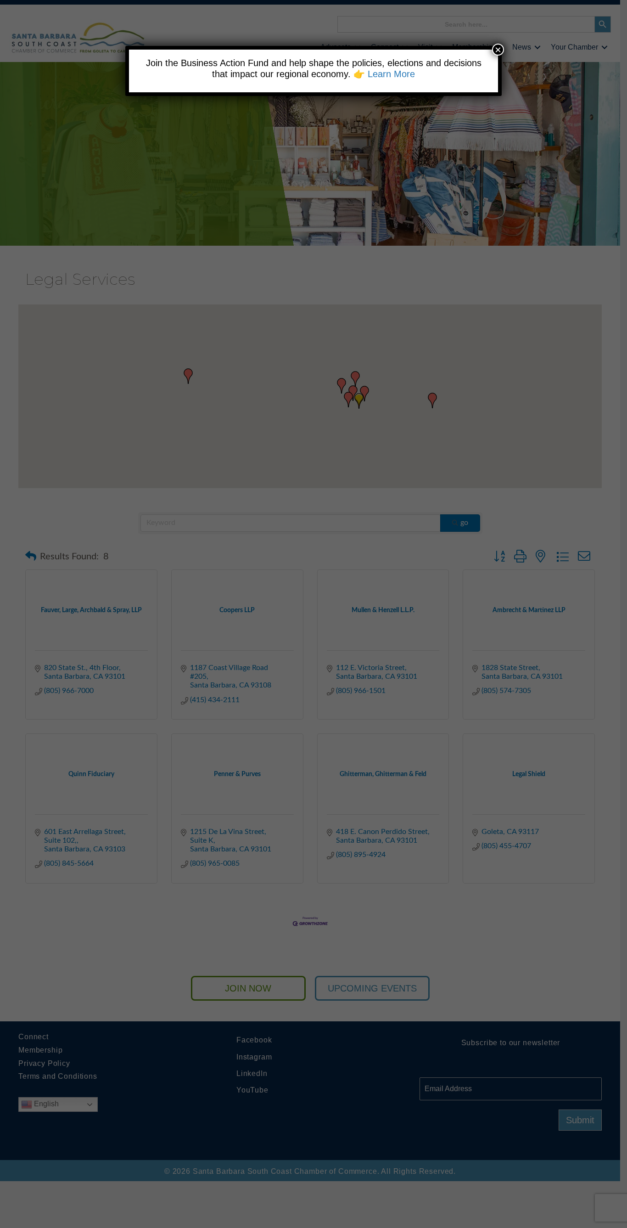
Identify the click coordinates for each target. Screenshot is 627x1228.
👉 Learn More (384, 74)
